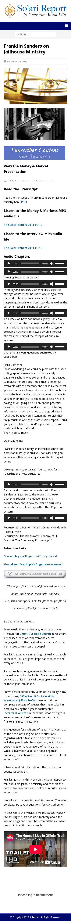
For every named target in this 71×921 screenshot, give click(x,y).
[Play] (9, 263)
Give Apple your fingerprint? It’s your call (31, 556)
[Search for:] (35, 34)
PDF (23, 202)
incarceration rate (16, 713)
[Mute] (52, 263)
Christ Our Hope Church (35, 634)
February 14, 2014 (17, 61)
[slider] (60, 263)
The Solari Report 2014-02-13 (23, 225)
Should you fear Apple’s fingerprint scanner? (33, 564)
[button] (66, 25)
